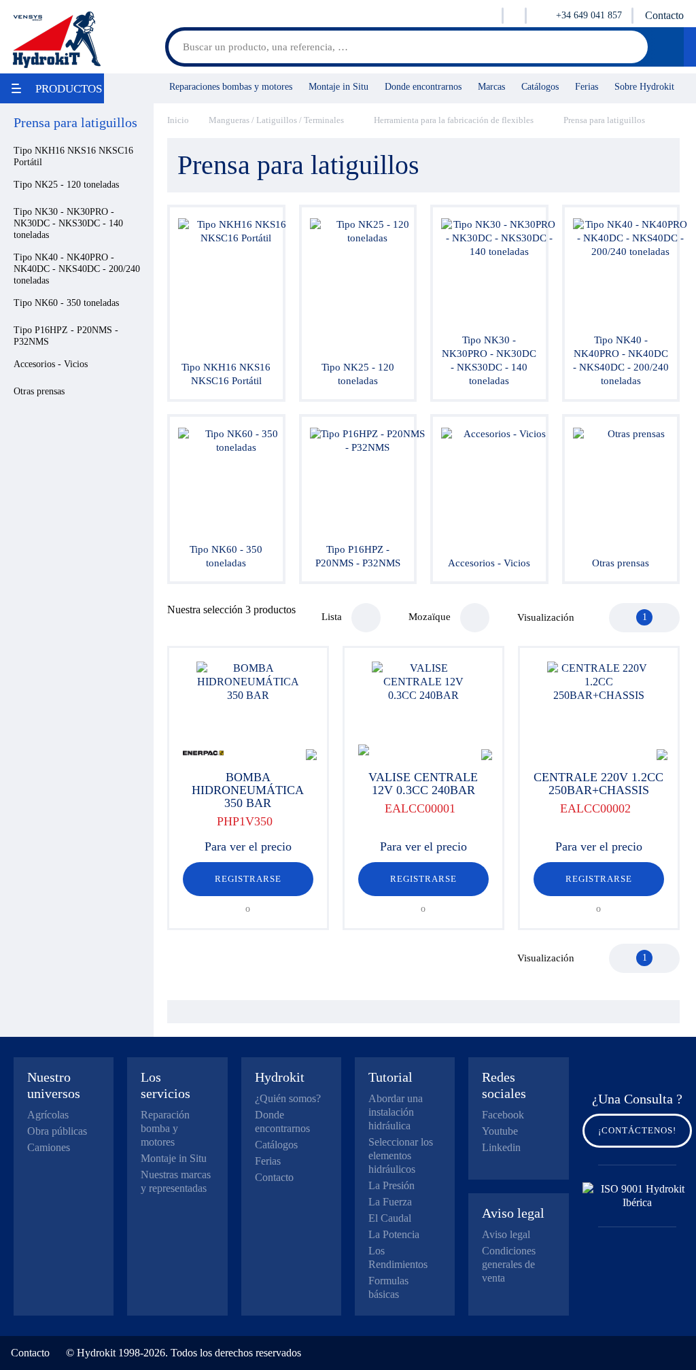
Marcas (491, 86)
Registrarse (248, 879)
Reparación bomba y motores (165, 1128)
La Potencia (393, 1234)
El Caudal (389, 1218)
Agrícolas (48, 1114)
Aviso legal (506, 1234)
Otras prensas (39, 391)
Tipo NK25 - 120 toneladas (66, 184)
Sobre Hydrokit (644, 86)
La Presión (391, 1185)
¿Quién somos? (288, 1098)
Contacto (664, 15)
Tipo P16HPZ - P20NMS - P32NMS (66, 336)
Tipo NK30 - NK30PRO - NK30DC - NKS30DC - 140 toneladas (68, 223)
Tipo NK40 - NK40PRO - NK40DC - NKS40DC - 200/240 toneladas (77, 269)
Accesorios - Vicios (51, 364)
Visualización (545, 617)
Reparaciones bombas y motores (230, 86)
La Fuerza (390, 1202)
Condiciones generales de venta (509, 1264)
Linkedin (501, 1147)
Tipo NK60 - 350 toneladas (66, 303)
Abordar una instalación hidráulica (395, 1112)
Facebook (503, 1114)
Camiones (48, 1147)
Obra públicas (57, 1131)
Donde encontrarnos (423, 86)
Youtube (500, 1131)
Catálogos (540, 86)
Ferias (586, 86)
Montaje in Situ (338, 86)
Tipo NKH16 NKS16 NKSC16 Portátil (73, 156)
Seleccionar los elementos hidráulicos (400, 1155)
